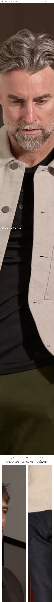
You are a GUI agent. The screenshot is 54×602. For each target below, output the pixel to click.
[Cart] (51, 1)
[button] (2, 2)
